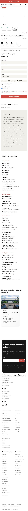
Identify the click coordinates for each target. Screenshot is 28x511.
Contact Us (17, 468)
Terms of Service (6, 92)
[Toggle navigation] (25, 4)
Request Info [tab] (4, 56)
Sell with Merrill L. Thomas (20, 456)
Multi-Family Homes (6, 438)
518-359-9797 (4, 396)
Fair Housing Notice (11, 504)
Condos (3, 440)
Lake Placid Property (6, 418)
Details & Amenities (13, 104)
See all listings (22, 32)
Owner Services (18, 474)
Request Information (14, 96)
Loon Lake (4, 465)
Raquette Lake (4, 472)
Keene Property (5, 422)
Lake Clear (4, 468)
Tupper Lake (17, 427)
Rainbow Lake (4, 463)
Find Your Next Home (6, 413)
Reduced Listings (5, 433)
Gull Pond (4, 488)
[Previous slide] (3, 16)
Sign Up (22, 360)
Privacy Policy (24, 91)
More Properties (5, 107)
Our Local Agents (18, 461)
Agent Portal (4, 504)
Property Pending (6, 86)
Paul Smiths (17, 425)
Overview (3, 104)
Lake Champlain (5, 477)
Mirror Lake (4, 456)
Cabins (3, 442)
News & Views (17, 465)
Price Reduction (5, 84)
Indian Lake (17, 431)
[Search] (23, 4)
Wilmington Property (6, 429)
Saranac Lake (17, 422)
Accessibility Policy (5, 506)
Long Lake (17, 429)
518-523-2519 (4, 383)
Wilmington (17, 416)
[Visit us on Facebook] (2, 389)
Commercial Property (6, 447)
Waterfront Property (6, 416)
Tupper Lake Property (6, 427)
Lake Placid (17, 413)
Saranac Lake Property (6, 420)
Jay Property (4, 425)
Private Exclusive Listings (19, 459)
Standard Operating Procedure (15, 506)
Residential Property (6, 445)
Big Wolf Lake (4, 483)
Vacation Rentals (18, 472)
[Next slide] (25, 16)
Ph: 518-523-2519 (15, 1)
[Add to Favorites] (25, 7)
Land (3, 436)
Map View (15, 29)
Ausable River (4, 479)
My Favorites (17, 454)
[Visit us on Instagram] (5, 389)
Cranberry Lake (5, 495)
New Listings (5, 88)
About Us (16, 463)
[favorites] (20, 4)
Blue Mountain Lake (6, 486)
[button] (3, 29)
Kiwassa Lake (4, 490)
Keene (16, 420)
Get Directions (17, 470)
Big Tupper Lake (5, 481)
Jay (15, 418)
